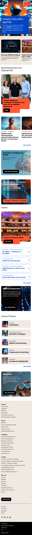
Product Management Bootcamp (9, 471)
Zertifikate (4, 434)
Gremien (3, 477)
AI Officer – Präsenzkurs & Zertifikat (10, 459)
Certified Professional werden (8, 436)
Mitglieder (3, 479)
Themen (3, 404)
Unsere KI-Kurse (5, 453)
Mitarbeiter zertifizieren (7, 441)
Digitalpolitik (4, 408)
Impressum (4, 527)
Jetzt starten (4, 485)
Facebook (2, 517)
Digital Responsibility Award (8, 431)
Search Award (4, 427)
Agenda (9, 26)
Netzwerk (3, 483)
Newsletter (4, 511)
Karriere (3, 492)
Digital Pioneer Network (7, 487)
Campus (3, 457)
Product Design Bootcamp (7, 469)
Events (3, 420)
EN (2, 529)
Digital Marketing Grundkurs (8, 467)
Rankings (3, 506)
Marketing (3, 410)
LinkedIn (10, 517)
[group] (11, 50)
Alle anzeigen (27, 145)
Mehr (6, 110)
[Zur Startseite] (3, 3)
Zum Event (8, 241)
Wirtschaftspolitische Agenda (8, 417)
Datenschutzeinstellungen (7, 525)
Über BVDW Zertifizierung (7, 449)
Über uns (3, 475)
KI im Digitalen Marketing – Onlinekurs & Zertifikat (13, 465)
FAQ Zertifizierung (5, 451)
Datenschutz (4, 523)
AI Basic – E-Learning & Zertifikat (9, 463)
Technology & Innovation (7, 415)
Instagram (5, 517)
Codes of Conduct (5, 445)
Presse (2, 513)
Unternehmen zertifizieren (7, 443)
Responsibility (4, 413)
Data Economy (4, 406)
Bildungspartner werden (7, 447)
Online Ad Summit (5, 429)
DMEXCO (3, 422)
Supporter (3, 481)
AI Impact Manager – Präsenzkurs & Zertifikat (12, 461)
